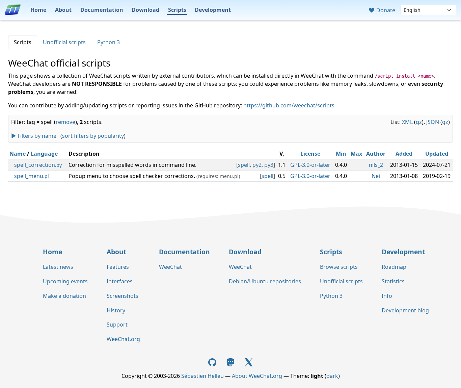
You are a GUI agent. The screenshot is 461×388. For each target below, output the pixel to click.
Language (44, 153)
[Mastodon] (231, 361)
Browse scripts (339, 266)
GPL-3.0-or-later (310, 165)
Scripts (177, 10)
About (63, 10)
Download (145, 10)
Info (387, 296)
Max (356, 153)
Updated (436, 153)
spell (244, 165)
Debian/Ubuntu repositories (265, 281)
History (116, 310)
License (310, 153)
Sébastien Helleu (202, 376)
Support (117, 324)
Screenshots (122, 296)
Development (213, 10)
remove (65, 122)
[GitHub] (213, 361)
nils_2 (376, 165)
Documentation (101, 10)
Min (341, 153)
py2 (257, 165)
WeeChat (170, 266)
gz (419, 122)
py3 (268, 165)
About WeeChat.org (257, 376)
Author (375, 153)
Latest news (58, 266)
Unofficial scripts (64, 42)
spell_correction (38, 165)
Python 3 (108, 42)
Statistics (393, 281)
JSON (432, 122)
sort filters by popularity (93, 135)
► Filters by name (33, 135)
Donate (385, 10)
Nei (376, 176)
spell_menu (31, 176)
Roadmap (394, 266)
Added (404, 153)
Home (38, 10)
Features (118, 266)
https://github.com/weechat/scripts (288, 105)
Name (17, 153)
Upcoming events (65, 281)
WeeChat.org (123, 339)
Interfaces (120, 281)
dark (332, 376)
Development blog (405, 310)
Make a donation (64, 296)
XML (407, 122)
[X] (248, 361)
